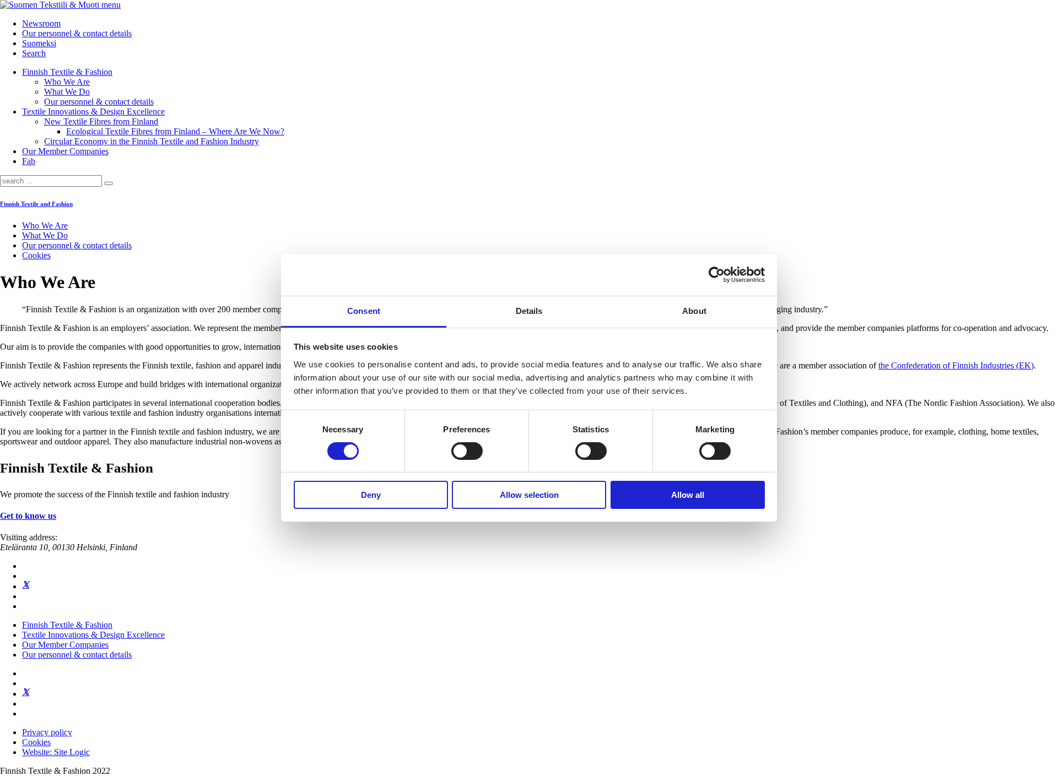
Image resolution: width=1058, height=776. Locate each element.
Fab (28, 161)
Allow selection (529, 495)
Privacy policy (47, 732)
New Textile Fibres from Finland (101, 121)
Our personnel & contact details (77, 33)
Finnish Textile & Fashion (67, 72)
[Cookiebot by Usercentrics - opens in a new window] (716, 275)
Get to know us (28, 515)
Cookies (36, 255)
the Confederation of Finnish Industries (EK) (956, 365)
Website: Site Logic (56, 752)
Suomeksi (39, 43)
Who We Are (67, 81)
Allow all (687, 495)
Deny (371, 495)
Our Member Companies (65, 151)
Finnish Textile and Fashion (36, 203)
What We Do (67, 91)
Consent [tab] (363, 310)
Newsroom (41, 23)
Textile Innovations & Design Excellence (93, 111)
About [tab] (694, 310)
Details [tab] (529, 310)
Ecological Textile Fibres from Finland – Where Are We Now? (175, 131)
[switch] (467, 451)
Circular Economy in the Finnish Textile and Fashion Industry (151, 141)
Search (34, 53)
